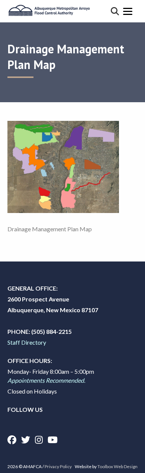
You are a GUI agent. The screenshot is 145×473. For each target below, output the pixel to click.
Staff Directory (26, 342)
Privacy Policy (58, 466)
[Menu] (127, 11)
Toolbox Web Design (117, 466)
